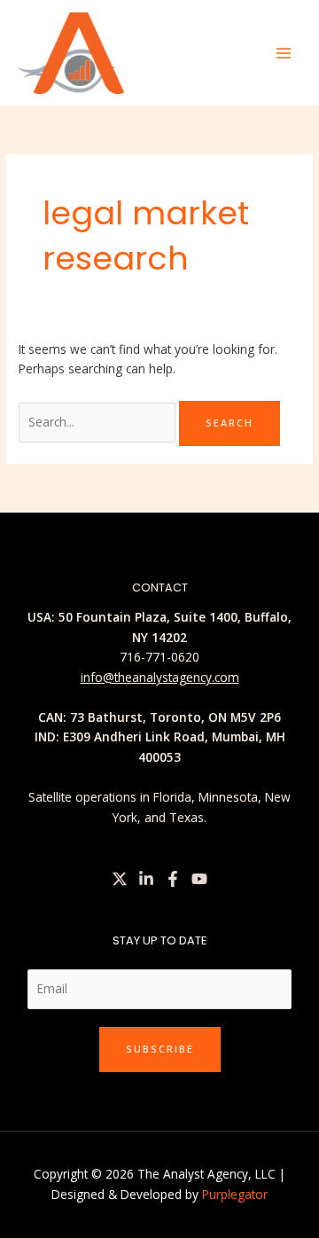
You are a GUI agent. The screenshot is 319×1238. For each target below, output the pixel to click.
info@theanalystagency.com (160, 677)
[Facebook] (173, 879)
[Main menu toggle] (284, 53)
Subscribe (160, 1048)
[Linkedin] (146, 879)
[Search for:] (99, 421)
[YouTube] (199, 879)
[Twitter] (120, 879)
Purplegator (235, 1194)
